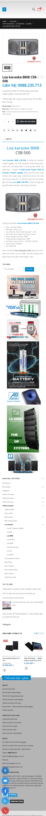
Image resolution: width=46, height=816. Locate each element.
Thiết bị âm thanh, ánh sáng (11, 703)
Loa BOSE (10, 543)
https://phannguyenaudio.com (12, 767)
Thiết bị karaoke (14, 109)
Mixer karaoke (9, 573)
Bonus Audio (9, 513)
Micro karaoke (9, 566)
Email (26, 130)
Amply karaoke (9, 509)
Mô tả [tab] (8, 139)
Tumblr (35, 130)
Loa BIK (9, 532)
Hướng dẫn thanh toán (9, 719)
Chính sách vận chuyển (9, 726)
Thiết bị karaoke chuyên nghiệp (12, 699)
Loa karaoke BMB (23, 148)
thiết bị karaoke (6, 114)
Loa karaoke (29, 109)
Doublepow (5, 491)
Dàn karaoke (6, 487)
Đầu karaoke (9, 517)
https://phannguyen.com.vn (11, 763)
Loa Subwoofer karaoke (12, 558)
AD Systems (6, 483)
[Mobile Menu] (4, 9)
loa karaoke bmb (23, 111)
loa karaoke (14, 111)
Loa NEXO (10, 555)
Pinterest (22, 130)
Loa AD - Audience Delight (15, 528)
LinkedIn (13, 130)
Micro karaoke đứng (11, 570)
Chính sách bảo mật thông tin (12, 733)
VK (31, 130)
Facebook (4, 130)
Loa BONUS (11, 540)
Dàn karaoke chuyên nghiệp (11, 692)
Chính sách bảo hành (9, 730)
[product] (34, 646)
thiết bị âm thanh (33, 111)
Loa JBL (9, 551)
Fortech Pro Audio (8, 494)
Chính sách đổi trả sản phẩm (11, 723)
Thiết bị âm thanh (7, 498)
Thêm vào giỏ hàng (27, 122)
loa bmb (8, 111)
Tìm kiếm (29, 269)
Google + (17, 130)
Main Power (8, 562)
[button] (34, 633)
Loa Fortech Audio (12, 547)
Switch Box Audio (10, 577)
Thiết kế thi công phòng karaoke (12, 696)
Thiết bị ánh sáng (7, 502)
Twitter (8, 130)
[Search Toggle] (34, 9)
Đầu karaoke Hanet (11, 521)
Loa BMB (22, 109)
